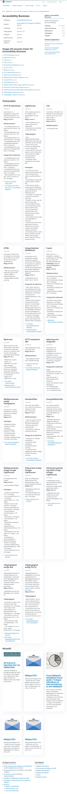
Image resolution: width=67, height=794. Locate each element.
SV (61, 2)
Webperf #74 (31, 675)
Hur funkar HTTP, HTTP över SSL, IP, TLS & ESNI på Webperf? (12, 187)
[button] (43, 2)
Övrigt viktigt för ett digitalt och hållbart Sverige (25, 11)
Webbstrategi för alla (12, 788)
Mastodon (47, 770)
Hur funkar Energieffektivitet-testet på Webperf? (55, 442)
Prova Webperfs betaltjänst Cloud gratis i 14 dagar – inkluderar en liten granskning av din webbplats (54, 681)
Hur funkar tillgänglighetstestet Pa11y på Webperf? (32, 621)
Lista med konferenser (12, 790)
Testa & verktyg (29, 5)
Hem (3, 11)
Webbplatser (6, 5)
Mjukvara (6, 70)
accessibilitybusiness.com (24, 20)
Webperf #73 (9, 739)
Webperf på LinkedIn (42, 772)
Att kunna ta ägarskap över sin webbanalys (12, 665)
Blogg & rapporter (18, 5)
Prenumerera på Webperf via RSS (46, 768)
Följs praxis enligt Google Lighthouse (15, 87)
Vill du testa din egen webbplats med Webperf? (18, 766)
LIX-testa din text (9, 774)
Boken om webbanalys (12, 786)
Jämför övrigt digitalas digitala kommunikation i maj (52, 52)
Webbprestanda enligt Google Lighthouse (16, 85)
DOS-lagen (28, 590)
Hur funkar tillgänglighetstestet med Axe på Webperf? (12, 639)
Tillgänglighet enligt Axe (11, 92)
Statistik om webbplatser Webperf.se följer (16, 778)
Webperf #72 (31, 739)
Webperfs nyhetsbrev (42, 766)
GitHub (38, 775)
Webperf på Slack (41, 777)
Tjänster (45, 5)
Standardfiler (7, 80)
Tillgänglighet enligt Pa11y (11, 95)
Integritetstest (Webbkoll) (11, 65)
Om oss (38, 5)
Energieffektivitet (9, 82)
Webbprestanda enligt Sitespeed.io (14, 77)
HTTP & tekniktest (9, 55)
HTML (5, 62)
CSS (5, 60)
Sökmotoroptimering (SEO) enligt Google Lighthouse (19, 90)
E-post (5, 67)
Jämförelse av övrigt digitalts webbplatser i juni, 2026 (52, 48)
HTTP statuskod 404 (9, 72)
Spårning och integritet (10, 75)
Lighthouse (7, 57)
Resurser (6, 784)
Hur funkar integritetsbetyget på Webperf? (32, 325)
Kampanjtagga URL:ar (10, 770)
